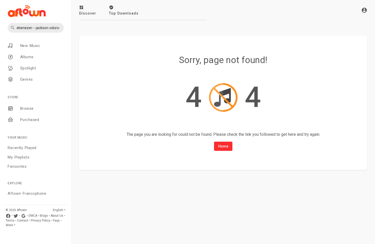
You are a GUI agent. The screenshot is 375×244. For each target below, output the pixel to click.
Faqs (56, 220)
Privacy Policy (40, 220)
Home (223, 146)
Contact (22, 220)
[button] (36, 28)
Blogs (44, 215)
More (9, 225)
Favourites (17, 166)
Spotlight (27, 68)
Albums (26, 57)
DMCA (33, 215)
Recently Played (22, 147)
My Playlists (18, 157)
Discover (87, 13)
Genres (25, 79)
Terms (10, 220)
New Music (29, 45)
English (58, 210)
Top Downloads (124, 13)
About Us (57, 215)
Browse (26, 108)
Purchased (28, 119)
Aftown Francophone (27, 193)
